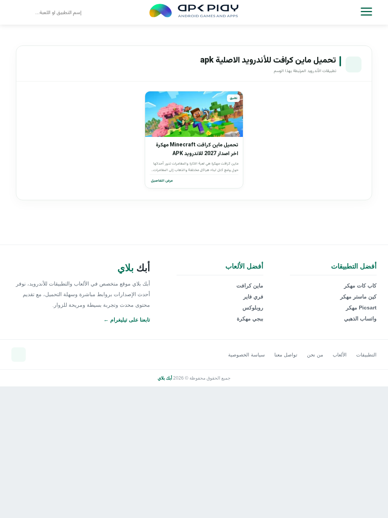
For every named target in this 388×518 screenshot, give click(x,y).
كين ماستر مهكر (358, 297)
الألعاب (340, 355)
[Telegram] (18, 354)
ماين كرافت (249, 286)
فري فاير (253, 297)
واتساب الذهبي (360, 319)
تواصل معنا (285, 355)
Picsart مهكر (361, 308)
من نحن (315, 355)
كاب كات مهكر (360, 286)
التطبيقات (366, 355)
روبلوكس (252, 308)
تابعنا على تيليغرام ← (126, 320)
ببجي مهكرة (250, 319)
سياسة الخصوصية (246, 355)
